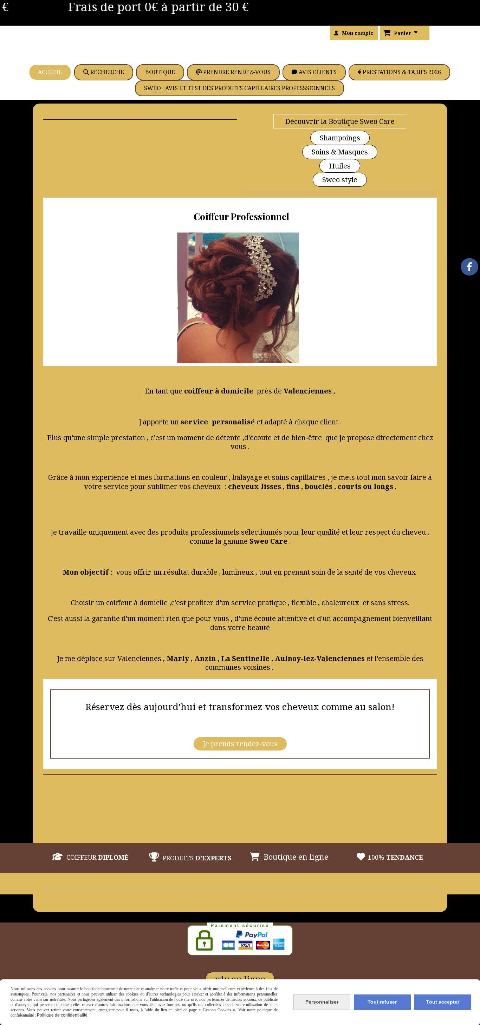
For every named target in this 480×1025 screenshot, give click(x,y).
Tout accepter (442, 1002)
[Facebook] (469, 267)
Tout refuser (382, 1002)
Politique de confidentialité (61, 1015)
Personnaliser (321, 1002)
